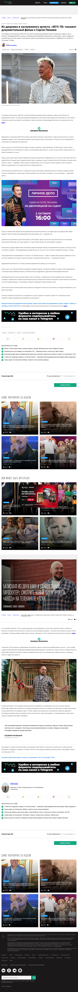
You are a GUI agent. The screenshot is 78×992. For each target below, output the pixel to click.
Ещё (71, 2)
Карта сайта (5, 964)
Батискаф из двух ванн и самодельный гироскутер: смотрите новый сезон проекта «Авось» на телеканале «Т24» (40, 354)
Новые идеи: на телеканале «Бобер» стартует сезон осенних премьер (26, 360)
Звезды (13, 957)
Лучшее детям (22, 957)
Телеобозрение (65, 955)
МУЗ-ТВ (26, 49)
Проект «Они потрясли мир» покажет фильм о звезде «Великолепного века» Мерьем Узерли (33, 348)
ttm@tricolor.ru (58, 946)
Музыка (40, 957)
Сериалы (27, 955)
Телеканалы (18, 955)
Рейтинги (59, 957)
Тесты (10, 955)
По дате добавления (53, 376)
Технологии (54, 955)
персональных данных (7, 982)
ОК (34, 977)
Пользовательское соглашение (36, 964)
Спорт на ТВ (5, 957)
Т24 (15, 606)
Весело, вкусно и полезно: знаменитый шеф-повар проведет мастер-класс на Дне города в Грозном (36, 818)
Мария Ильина (14, 784)
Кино (33, 955)
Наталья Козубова (11, 45)
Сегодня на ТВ (5, 49)
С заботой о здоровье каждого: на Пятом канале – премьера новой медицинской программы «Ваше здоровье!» (40, 357)
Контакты (4, 960)
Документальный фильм (17, 49)
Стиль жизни (32, 957)
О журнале (68, 957)
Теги (11, 960)
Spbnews (9, 986)
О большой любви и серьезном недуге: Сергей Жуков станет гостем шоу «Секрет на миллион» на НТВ (36, 812)
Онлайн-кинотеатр (43, 955)
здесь (3, 122)
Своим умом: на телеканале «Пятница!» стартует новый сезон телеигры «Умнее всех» (31, 815)
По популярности (68, 376)
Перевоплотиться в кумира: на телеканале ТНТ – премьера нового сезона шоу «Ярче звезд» (34, 351)
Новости (33, 49)
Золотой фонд (49, 957)
